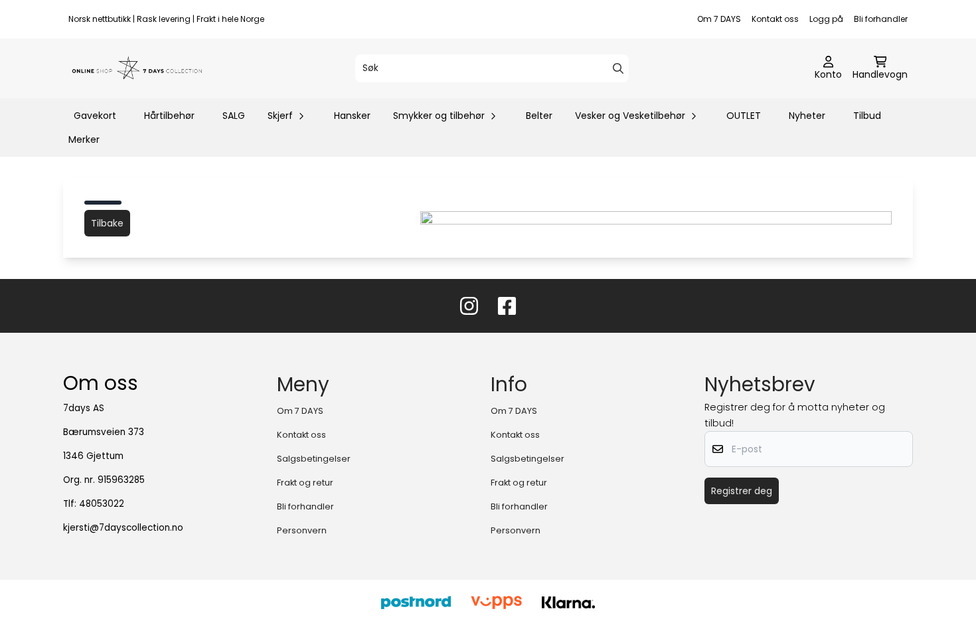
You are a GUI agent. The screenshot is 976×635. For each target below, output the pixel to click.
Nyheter (807, 115)
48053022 (101, 504)
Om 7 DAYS (719, 19)
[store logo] (137, 68)
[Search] (618, 68)
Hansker (352, 115)
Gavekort (95, 115)
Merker (84, 139)
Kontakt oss (775, 19)
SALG (233, 115)
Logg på (826, 19)
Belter (539, 115)
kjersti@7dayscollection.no (123, 527)
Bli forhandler (881, 19)
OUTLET (743, 115)
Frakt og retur (305, 482)
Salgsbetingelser (314, 458)
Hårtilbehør (169, 115)
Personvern (302, 530)
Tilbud (867, 115)
